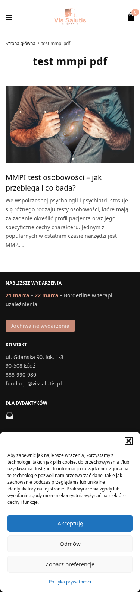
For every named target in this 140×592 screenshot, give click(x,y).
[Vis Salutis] (69, 17)
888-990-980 (21, 374)
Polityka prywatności (70, 582)
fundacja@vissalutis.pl (34, 383)
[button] (129, 441)
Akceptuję (70, 523)
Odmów (70, 543)
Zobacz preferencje (70, 564)
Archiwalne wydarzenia (40, 325)
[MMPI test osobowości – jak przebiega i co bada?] (70, 124)
